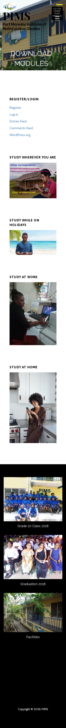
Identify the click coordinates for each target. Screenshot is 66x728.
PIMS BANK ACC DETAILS (13, 686)
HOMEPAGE (13, 675)
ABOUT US (26, 675)
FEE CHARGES (53, 680)
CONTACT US (40, 675)
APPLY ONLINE (40, 680)
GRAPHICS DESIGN (13, 692)
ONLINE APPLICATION (53, 692)
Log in (14, 114)
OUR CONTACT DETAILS (53, 675)
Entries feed (18, 121)
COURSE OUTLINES (26, 680)
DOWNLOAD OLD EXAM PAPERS (40, 692)
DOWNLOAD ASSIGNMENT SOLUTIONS (26, 692)
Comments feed (21, 128)
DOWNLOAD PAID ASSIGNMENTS (13, 698)
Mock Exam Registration (53, 698)
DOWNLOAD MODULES (26, 686)
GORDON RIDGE (40, 698)
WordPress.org (20, 135)
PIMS (16, 15)
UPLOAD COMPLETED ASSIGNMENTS (53, 686)
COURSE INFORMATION (13, 680)
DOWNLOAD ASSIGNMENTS (40, 686)
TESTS (26, 698)
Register (15, 108)
